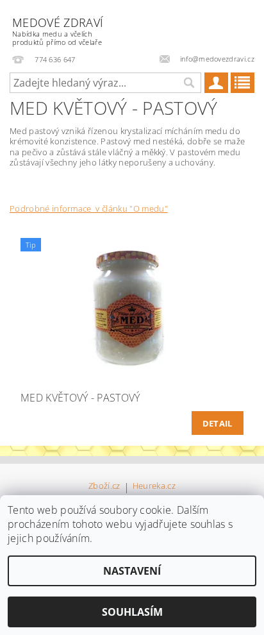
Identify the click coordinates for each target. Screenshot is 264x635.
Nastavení (132, 571)
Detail (217, 423)
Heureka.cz (154, 486)
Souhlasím (132, 612)
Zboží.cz (104, 486)
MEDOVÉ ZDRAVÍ (57, 31)
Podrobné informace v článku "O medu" (89, 208)
